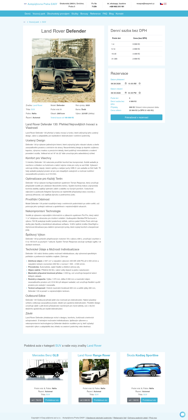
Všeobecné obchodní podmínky (99, 417)
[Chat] (182, 414)
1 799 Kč (36, 400)
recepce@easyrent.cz (145, 3)
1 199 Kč (134, 400)
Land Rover (37, 105)
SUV (44, 21)
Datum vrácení (117, 88)
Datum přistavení (117, 79)
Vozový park (34, 21)
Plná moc (153, 417)
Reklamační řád (119, 417)
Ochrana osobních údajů (138, 417)
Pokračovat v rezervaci (136, 117)
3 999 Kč (85, 400)
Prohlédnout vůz (52, 400)
